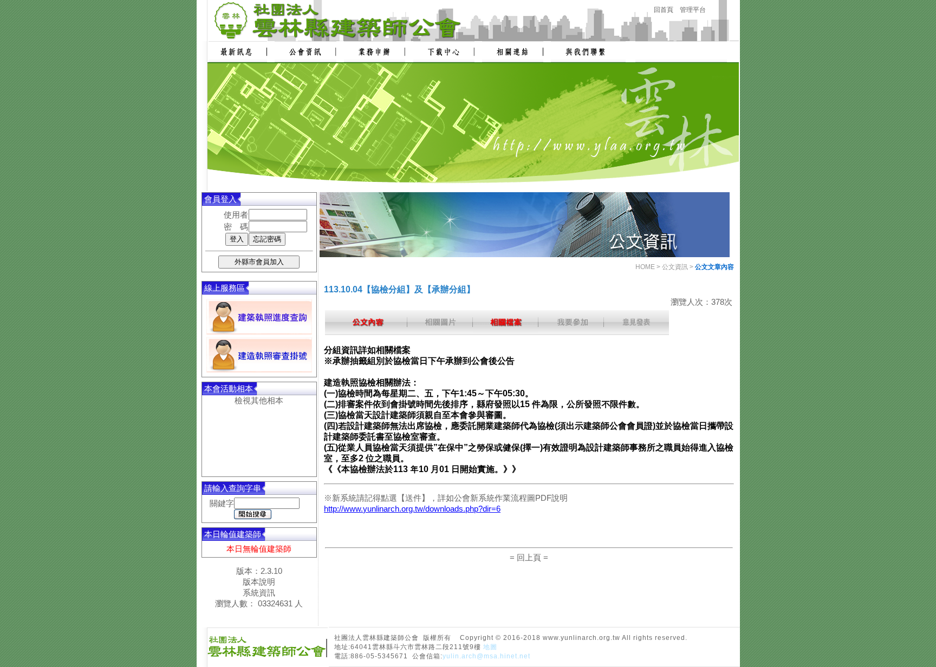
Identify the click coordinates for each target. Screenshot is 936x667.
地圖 (490, 647)
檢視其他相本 (259, 400)
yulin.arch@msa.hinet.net (486, 656)
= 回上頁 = (529, 557)
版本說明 (259, 581)
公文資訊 (675, 267)
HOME (645, 267)
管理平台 (693, 10)
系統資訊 (259, 592)
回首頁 (663, 10)
